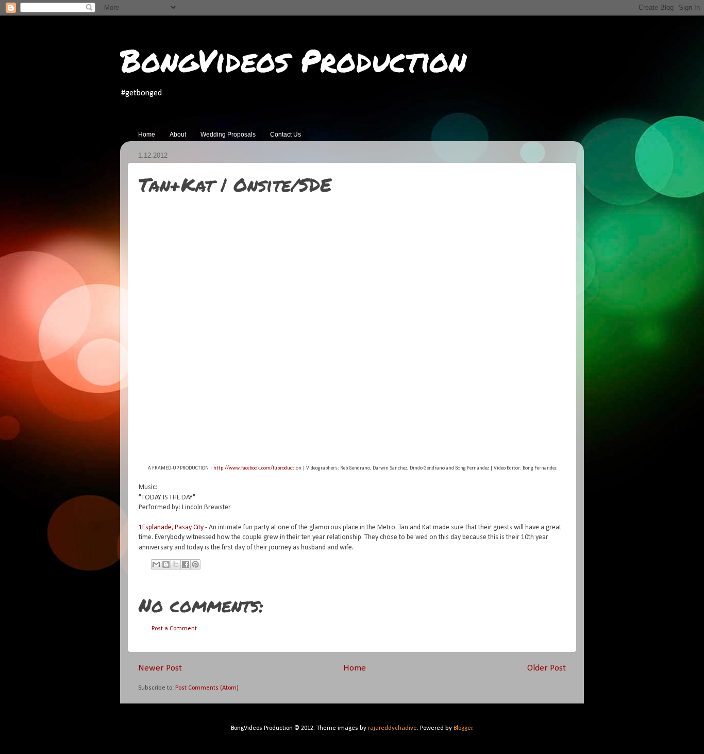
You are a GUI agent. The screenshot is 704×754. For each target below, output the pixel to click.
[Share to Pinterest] (195, 564)
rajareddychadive (392, 728)
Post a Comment (174, 629)
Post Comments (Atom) (207, 688)
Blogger (463, 728)
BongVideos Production (293, 60)
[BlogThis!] (166, 564)
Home (146, 134)
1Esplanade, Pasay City (171, 527)
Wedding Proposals (228, 134)
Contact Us (285, 134)
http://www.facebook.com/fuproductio (255, 468)
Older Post (546, 668)
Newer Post (160, 668)
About (178, 134)
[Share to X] (176, 564)
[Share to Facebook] (185, 564)
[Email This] (156, 564)
